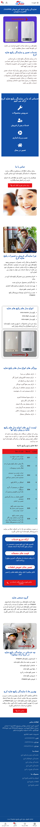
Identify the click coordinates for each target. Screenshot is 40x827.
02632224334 (30, 738)
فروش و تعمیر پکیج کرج (30, 778)
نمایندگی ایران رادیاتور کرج (30, 755)
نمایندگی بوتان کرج (32, 762)
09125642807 (28, 746)
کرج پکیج (19, 819)
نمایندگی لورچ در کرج (31, 769)
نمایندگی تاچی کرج (32, 766)
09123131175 (29, 742)
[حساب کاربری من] (6, 3)
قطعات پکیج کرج (33, 782)
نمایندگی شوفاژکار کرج (31, 759)
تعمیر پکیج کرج (33, 785)
